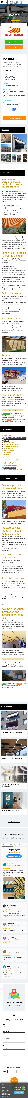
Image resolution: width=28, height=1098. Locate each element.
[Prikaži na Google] (4, 864)
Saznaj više (5, 1096)
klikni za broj (13, 85)
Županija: (11, 77)
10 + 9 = (4, 1071)
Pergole (6, 440)
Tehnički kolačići (17, 1087)
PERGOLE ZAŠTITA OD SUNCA (12, 758)
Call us (4, 683)
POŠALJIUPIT (14, 1081)
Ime (4, 1024)
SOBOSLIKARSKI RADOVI (10, 811)
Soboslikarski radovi (9, 467)
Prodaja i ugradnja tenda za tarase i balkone (13, 438)
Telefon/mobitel (7, 1038)
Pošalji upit (15, 47)
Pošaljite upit (15, 118)
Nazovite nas (15, 42)
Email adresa (6, 1031)
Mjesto (4, 1045)
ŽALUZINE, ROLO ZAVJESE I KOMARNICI (11, 785)
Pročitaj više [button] (6, 875)
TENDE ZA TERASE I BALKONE (12, 732)
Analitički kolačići (17, 1089)
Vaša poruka (6, 1052)
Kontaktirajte (6, 413)
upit (9, 419)
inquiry (19, 683)
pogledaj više (14, 821)
